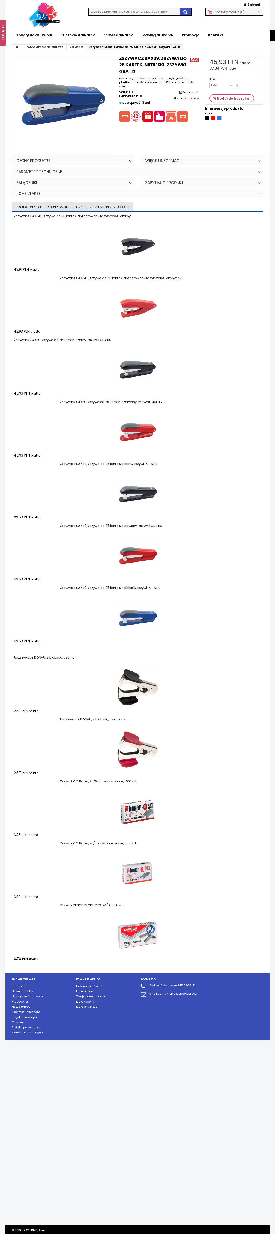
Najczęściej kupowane (27, 996)
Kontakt (215, 35)
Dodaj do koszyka (39, 277)
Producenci (20, 1002)
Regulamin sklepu (24, 1017)
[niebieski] (219, 119)
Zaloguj (253, 4)
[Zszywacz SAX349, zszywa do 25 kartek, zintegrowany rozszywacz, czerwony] (137, 308)
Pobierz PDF (190, 92)
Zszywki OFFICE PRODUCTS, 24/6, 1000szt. (92, 905)
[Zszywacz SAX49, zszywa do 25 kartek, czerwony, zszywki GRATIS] (137, 555)
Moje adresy (85, 991)
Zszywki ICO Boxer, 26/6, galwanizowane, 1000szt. (98, 843)
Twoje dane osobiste (91, 996)
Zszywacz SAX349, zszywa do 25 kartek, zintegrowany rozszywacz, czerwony (120, 278)
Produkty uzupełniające (102, 207)
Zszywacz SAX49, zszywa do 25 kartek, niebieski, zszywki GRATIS (110, 587)
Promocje (190, 35)
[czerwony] (213, 119)
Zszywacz (77, 47)
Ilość (212, 79)
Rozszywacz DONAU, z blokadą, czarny (44, 657)
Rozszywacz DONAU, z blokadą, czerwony (92, 719)
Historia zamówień (89, 986)
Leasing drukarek (157, 35)
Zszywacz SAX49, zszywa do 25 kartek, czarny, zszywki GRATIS (108, 463)
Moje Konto (88, 978)
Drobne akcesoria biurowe (43, 47)
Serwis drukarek (118, 35)
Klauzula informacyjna (27, 1032)
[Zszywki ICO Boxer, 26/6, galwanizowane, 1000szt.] (137, 873)
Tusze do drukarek (78, 35)
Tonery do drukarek (34, 35)
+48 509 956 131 (184, 985)
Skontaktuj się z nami (26, 1012)
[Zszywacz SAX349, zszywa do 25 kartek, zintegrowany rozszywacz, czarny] (137, 246)
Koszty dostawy (187, 98)
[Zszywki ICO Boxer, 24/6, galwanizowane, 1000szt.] (137, 811)
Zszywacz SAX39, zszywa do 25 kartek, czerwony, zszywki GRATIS (111, 402)
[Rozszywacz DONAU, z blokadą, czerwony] (137, 749)
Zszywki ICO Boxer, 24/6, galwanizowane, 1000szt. (98, 781)
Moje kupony (85, 1002)
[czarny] (207, 119)
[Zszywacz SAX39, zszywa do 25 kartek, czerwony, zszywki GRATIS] (137, 431)
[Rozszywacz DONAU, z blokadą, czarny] (137, 687)
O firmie (17, 1022)
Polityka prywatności (26, 1027)
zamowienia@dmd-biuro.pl (177, 994)
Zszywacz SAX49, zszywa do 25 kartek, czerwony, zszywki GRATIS (111, 525)
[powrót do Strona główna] (16, 47)
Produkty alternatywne (41, 207)
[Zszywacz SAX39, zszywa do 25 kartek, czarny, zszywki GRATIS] (137, 370)
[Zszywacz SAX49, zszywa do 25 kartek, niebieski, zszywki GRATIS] (137, 617)
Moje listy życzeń (87, 1007)
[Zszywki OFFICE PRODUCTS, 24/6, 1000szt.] (137, 935)
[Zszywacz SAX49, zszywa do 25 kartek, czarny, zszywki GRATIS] (137, 493)
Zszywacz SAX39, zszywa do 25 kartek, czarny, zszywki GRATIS (62, 340)
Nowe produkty (22, 991)
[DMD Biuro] (47, 15)
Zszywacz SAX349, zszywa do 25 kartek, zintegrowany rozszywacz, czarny (72, 216)
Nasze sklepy (21, 1007)
